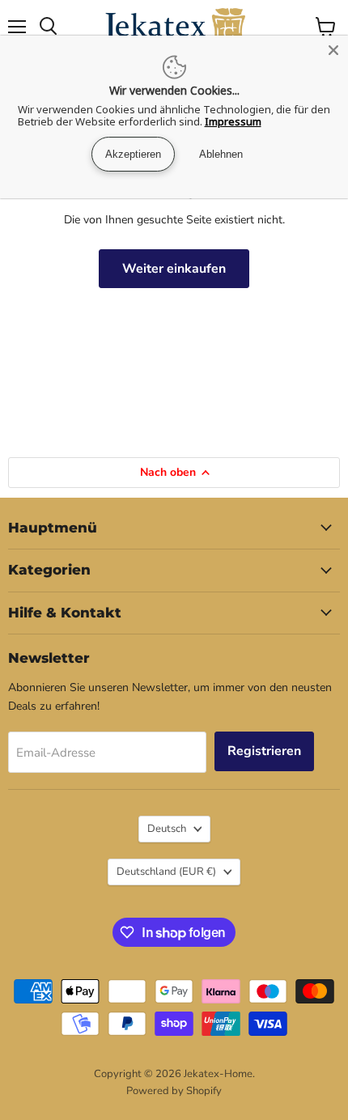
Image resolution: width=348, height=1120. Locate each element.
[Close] (333, 50)
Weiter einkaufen (174, 269)
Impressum (233, 121)
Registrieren (264, 751)
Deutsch (166, 828)
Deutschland (166, 871)
